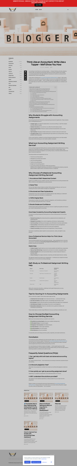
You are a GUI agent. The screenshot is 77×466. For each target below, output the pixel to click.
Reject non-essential (36, 462)
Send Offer (38, 5)
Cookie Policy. (44, 458)
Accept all (27, 462)
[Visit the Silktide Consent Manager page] (51, 462)
